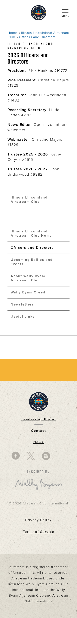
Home (12, 33)
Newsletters (22, 304)
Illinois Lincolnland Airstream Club (29, 199)
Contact (38, 431)
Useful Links (23, 316)
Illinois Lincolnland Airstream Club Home (31, 233)
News (38, 442)
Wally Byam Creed (28, 292)
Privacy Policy (38, 520)
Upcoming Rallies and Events (32, 262)
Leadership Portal (38, 419)
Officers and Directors (37, 37)
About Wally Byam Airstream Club (28, 278)
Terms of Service (38, 532)
